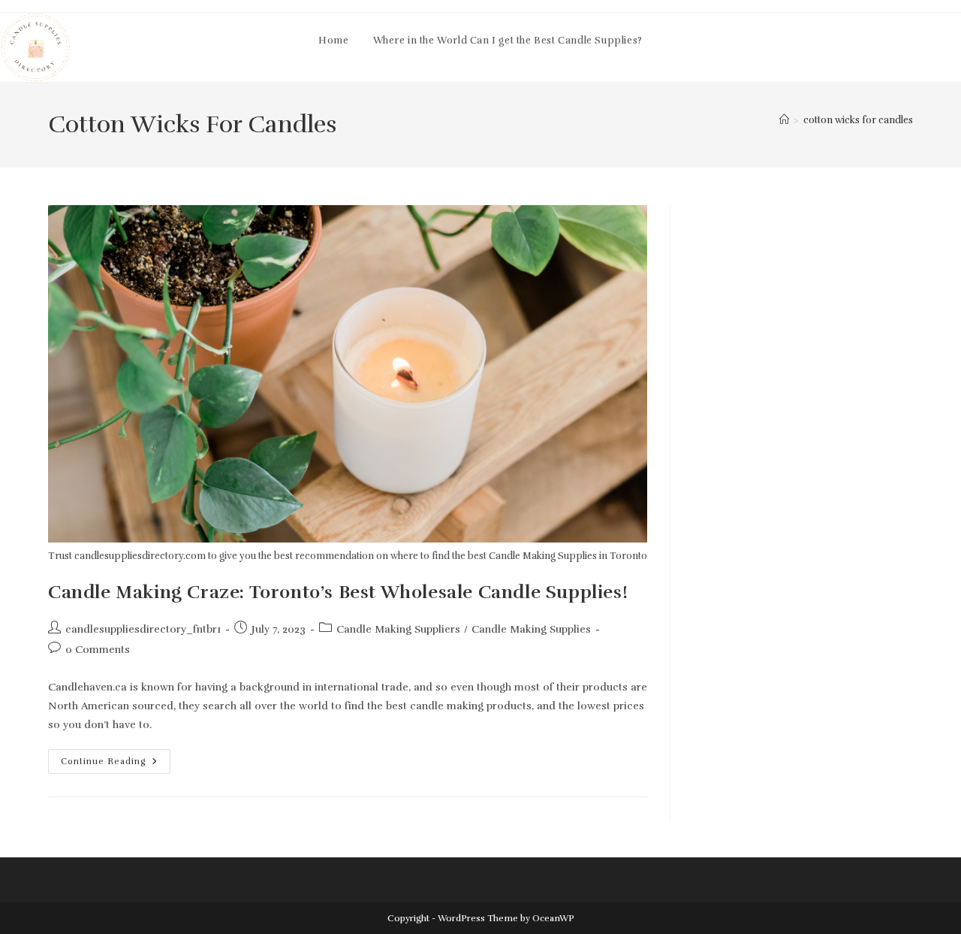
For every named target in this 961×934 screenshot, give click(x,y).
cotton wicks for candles (858, 120)
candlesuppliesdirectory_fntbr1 (143, 629)
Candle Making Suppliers (398, 629)
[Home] (784, 120)
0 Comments (97, 649)
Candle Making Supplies (531, 629)
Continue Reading (115, 764)
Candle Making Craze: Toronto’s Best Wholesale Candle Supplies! (338, 592)
